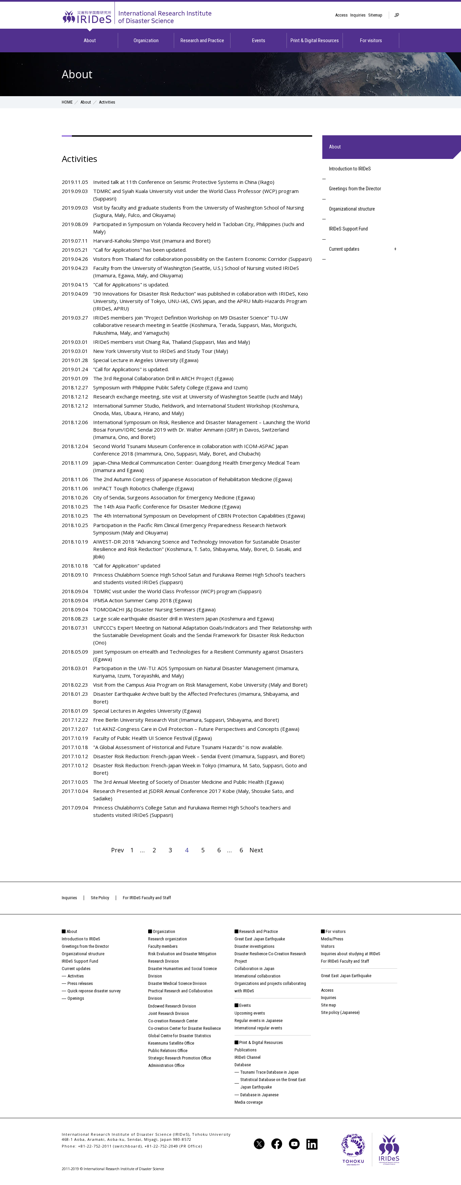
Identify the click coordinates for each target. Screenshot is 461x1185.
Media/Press (332, 938)
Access (341, 15)
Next (259, 850)
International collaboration (257, 976)
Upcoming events (250, 1013)
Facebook (276, 1143)
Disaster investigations (254, 946)
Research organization (167, 938)
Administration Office (166, 1065)
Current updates (344, 249)
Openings (75, 998)
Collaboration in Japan (254, 968)
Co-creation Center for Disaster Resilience (184, 1028)
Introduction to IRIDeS (350, 168)
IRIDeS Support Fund (348, 228)
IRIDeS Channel (248, 1057)
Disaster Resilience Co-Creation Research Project (270, 957)
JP (396, 15)
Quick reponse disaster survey (93, 990)
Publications (245, 1049)
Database (243, 1064)
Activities (75, 976)
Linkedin (312, 1144)
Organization (146, 40)
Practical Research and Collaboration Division (180, 994)
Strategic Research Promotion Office (179, 1057)
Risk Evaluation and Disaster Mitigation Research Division (182, 957)
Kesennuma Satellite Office (171, 1043)
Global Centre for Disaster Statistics (179, 1035)
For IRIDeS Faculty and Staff (147, 897)
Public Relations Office (167, 1050)
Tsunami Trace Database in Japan (269, 1072)
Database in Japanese (259, 1094)
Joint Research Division (168, 1013)
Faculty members (163, 946)
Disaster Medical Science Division (177, 983)
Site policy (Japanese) (340, 1012)
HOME (67, 102)
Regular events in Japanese (258, 1020)
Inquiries (357, 15)
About (90, 40)
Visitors (327, 946)
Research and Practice (202, 40)
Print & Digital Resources (315, 40)
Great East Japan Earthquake (260, 938)
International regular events (258, 1027)
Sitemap (375, 15)
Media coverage (249, 1102)
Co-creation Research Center (173, 1020)
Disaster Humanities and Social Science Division (182, 972)
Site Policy (100, 897)
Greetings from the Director (355, 188)
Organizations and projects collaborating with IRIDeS (270, 987)
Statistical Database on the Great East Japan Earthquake (273, 1083)
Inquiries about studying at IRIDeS (350, 953)
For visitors (371, 40)
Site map (328, 1005)
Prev (120, 850)
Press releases (80, 983)
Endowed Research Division (172, 1006)
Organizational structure (352, 209)
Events (258, 40)
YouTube (294, 1143)
